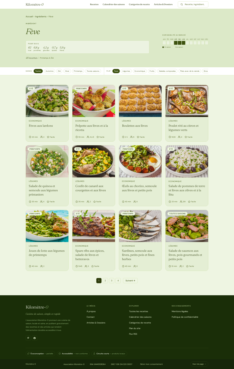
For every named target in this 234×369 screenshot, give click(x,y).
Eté (59, 71)
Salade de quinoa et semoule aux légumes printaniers (43, 190)
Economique (140, 71)
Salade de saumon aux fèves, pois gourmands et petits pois (185, 255)
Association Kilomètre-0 (74, 364)
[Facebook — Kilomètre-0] (34, 338)
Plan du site (134, 328)
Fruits (152, 71)
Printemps (78, 71)
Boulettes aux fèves (135, 126)
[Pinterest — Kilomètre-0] (28, 338)
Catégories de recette (139, 4)
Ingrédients (40, 16)
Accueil (29, 16)
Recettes (94, 4)
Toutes (38, 71)
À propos (91, 311)
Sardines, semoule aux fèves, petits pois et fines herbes (138, 255)
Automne (49, 71)
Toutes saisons (93, 71)
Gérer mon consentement (151, 364)
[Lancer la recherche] (182, 4)
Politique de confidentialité (185, 317)
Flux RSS (133, 334)
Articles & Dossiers (163, 4)
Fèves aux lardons (41, 126)
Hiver (67, 71)
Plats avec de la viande (189, 71)
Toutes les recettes (138, 311)
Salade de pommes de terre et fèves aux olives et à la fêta (187, 190)
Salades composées (167, 71)
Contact (91, 317)
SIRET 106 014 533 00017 (121, 364)
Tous (116, 71)
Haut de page (198, 364)
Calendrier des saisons (114, 4)
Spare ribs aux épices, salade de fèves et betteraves (89, 255)
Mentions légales (180, 311)
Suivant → (130, 280)
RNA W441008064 (97, 364)
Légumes (126, 71)
